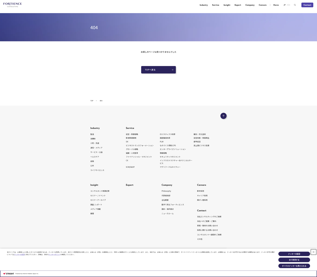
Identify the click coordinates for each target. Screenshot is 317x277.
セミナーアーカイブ (98, 200)
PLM (161, 141)
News (276, 5)
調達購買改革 (165, 138)
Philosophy (166, 191)
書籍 (92, 213)
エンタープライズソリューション (173, 149)
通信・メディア (96, 147)
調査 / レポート (96, 204)
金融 (92, 161)
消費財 (93, 138)
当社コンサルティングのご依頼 (209, 216)
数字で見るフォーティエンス (173, 204)
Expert (238, 5)
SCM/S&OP (130, 167)
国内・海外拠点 (168, 209)
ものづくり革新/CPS (168, 145)
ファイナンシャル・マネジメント (139, 156)
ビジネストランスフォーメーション (140, 145)
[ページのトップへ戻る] (223, 116)
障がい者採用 (202, 200)
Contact (307, 5)
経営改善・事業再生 (201, 138)
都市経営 (197, 141)
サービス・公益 (96, 152)
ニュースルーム (168, 213)
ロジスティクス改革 (167, 134)
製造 (92, 134)
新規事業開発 (131, 138)
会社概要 (165, 200)
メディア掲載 (95, 209)
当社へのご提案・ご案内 (206, 221)
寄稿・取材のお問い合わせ (207, 225)
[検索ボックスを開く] (295, 5)
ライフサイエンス (97, 170)
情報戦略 (163, 153)
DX (127, 141)
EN (288, 5)
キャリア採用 (202, 195)
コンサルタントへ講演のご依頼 (209, 234)
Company (250, 5)
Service (215, 5)
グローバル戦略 (132, 149)
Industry (204, 5)
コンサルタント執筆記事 (99, 191)
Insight (227, 5)
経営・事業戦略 (132, 134)
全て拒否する (294, 260)
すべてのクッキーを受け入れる (294, 266)
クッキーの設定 (19, 254)
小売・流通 (94, 143)
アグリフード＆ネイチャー (170, 167)
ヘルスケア (94, 156)
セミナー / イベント (98, 195)
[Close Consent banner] (313, 252)
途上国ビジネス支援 (201, 145)
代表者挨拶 (166, 195)
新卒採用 (200, 191)
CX (127, 160)
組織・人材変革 (132, 153)
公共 (92, 165)
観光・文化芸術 (200, 134)
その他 (199, 239)
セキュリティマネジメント (170, 156)
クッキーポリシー (54, 254)
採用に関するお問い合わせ (207, 230)
